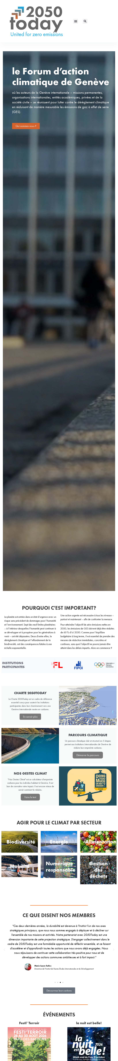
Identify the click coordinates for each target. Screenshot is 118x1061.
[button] (75, 21)
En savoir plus (30, 716)
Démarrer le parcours (87, 755)
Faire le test (30, 797)
